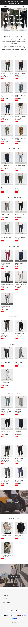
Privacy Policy (6, 595)
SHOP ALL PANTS (14, 502)
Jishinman (4, 6)
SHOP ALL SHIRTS (14, 576)
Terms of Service (6, 602)
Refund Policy (6, 598)
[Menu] (25, 6)
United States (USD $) (14, 610)
